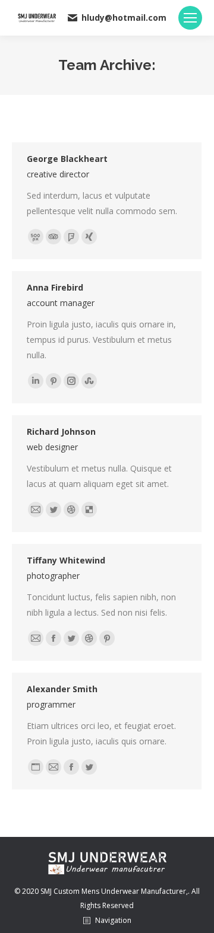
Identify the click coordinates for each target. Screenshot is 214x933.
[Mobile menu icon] (190, 18)
